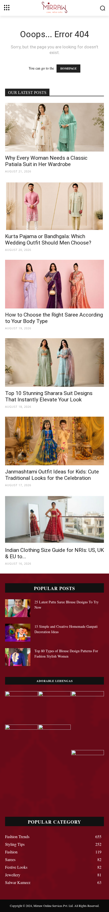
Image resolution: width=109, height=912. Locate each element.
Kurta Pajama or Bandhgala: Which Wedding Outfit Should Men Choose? (48, 239)
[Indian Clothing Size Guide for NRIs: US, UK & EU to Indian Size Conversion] (54, 519)
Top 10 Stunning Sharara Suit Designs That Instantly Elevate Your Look (49, 396)
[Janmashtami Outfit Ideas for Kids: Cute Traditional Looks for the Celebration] (54, 441)
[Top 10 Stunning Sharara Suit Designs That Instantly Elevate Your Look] (54, 362)
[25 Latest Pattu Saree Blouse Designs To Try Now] (17, 608)
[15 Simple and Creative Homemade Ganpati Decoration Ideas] (17, 633)
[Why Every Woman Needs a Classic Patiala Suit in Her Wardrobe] (54, 127)
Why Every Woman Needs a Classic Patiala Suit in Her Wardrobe (46, 161)
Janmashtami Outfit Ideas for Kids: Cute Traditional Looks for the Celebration (52, 475)
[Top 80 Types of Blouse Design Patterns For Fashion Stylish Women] (17, 657)
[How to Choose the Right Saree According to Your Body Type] (54, 284)
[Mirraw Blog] (54, 7)
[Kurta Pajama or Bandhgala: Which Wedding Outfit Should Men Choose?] (54, 205)
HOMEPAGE (68, 68)
